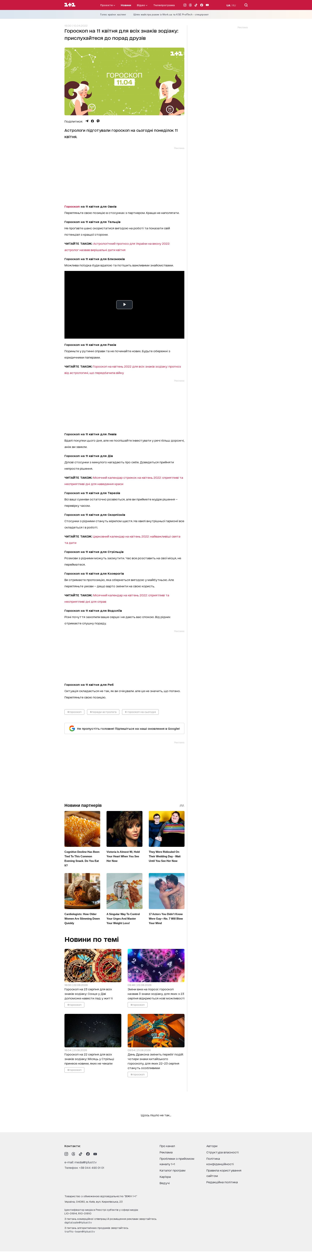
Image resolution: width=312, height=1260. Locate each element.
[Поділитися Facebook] (92, 121)
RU (234, 5)
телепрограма (164, 5)
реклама (166, 1152)
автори (211, 1145)
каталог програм (172, 1170)
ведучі (165, 1183)
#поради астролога (103, 711)
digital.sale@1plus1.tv (78, 1222)
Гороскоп (72, 206)
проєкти (106, 5)
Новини (126, 5)
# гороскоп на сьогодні (140, 711)
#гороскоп (74, 711)
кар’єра (165, 1176)
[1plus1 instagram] (66, 1154)
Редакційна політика (222, 1182)
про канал (167, 1145)
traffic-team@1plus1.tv (79, 1231)
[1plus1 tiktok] (81, 1154)
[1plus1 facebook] (88, 1154)
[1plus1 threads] (73, 1154)
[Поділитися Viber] (98, 121)
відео (141, 5)
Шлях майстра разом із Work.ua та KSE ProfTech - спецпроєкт (171, 14)
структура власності (222, 1152)
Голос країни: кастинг (113, 14)
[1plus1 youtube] (95, 1154)
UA (228, 5)
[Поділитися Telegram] (86, 121)
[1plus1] (69, 5)
